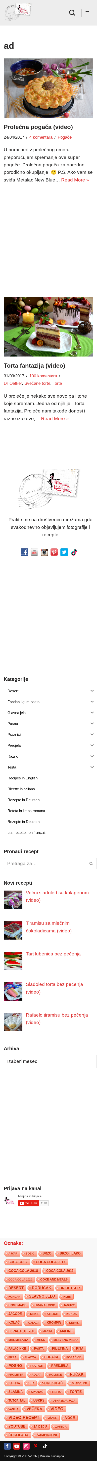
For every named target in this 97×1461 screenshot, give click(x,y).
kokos (71, 1314)
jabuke (69, 1305)
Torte (57, 383)
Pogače (65, 137)
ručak (77, 1374)
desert (16, 1288)
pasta (39, 1349)
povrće (36, 1366)
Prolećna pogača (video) (38, 127)
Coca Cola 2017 (50, 1262)
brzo (47, 1254)
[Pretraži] (72, 13)
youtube (16, 1427)
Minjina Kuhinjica (52, 1456)
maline (66, 1331)
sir (31, 1383)
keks (34, 1314)
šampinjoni (47, 1435)
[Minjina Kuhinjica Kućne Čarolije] (19, 12)
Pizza (12, 1357)
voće (70, 1418)
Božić (30, 1253)
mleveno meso (65, 1340)
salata (14, 1383)
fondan (14, 1296)
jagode (15, 1314)
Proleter (15, 1374)
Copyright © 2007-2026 (20, 1456)
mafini (47, 1331)
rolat (36, 1374)
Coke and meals (54, 1280)
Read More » (75, 179)
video (56, 1409)
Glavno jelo (42, 1297)
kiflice (52, 1314)
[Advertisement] (48, 239)
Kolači (33, 1322)
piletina (60, 1349)
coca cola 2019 (59, 1271)
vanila (13, 1409)
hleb (67, 1296)
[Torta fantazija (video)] (48, 327)
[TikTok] (45, 1446)
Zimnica (61, 1426)
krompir (54, 1323)
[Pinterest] (35, 1446)
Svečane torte (37, 383)
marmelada (18, 1340)
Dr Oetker (13, 383)
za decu (40, 1426)
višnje (52, 1418)
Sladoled (79, 1383)
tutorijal (16, 1401)
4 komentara (40, 137)
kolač (14, 1323)
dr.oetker (69, 1288)
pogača (51, 1357)
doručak (41, 1288)
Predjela (59, 1366)
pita (79, 1349)
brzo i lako (70, 1254)
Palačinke (17, 1349)
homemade (17, 1305)
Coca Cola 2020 (20, 1279)
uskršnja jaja (64, 1400)
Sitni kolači (53, 1383)
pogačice (73, 1357)
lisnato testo (21, 1331)
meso (41, 1340)
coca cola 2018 (23, 1271)
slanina (15, 1392)
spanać (37, 1392)
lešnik (74, 1322)
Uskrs (39, 1401)
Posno (15, 1366)
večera (34, 1409)
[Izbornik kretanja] (87, 13)
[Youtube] (16, 1446)
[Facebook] (7, 1446)
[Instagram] (26, 1446)
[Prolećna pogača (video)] (48, 88)
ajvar (12, 1253)
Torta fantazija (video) (34, 365)
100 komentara (43, 376)
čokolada (18, 1435)
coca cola (18, 1262)
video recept (23, 1417)
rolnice (55, 1374)
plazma (30, 1357)
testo (56, 1392)
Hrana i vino (45, 1305)
